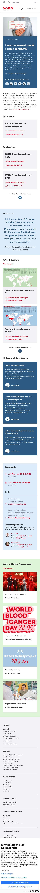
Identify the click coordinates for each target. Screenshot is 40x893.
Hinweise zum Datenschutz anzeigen (14, 877)
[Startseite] (8, 8)
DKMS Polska (7, 787)
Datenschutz (7, 818)
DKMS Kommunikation (21, 109)
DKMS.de (15, 2)
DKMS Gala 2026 (20, 587)
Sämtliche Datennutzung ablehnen (20, 887)
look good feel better (10, 769)
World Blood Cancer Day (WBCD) (20, 625)
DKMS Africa (7, 781)
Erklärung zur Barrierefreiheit (13, 824)
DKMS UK (6, 789)
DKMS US (6, 791)
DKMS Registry (8, 763)
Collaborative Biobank (10, 767)
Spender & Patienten (10, 835)
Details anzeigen (7, 874)
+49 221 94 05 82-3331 (24, 536)
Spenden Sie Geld (9, 804)
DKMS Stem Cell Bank (20, 697)
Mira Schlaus (15, 542)
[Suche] (21, 9)
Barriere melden (10, 744)
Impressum (6, 815)
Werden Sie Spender (10, 802)
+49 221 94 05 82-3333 (24, 545)
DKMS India (7, 785)
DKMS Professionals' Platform (13, 765)
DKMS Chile (7, 783)
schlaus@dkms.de (22, 547)
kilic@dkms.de (21, 538)
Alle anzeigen (8, 264)
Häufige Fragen (8, 757)
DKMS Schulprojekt (20, 663)
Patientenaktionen (9, 837)
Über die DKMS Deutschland (13, 755)
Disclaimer (6, 820)
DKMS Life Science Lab (11, 759)
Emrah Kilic (15, 534)
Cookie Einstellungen (10, 822)
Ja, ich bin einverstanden (20, 882)
